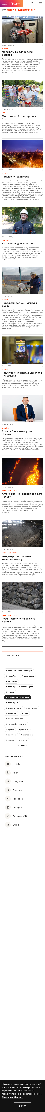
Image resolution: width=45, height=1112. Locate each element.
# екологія (26, 735)
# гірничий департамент (17, 697)
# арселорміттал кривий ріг (19, 671)
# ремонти (23, 729)
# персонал (11, 681)
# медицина (11, 713)
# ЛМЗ (25, 713)
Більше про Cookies (12, 1097)
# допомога (31, 708)
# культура (11, 735)
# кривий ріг (11, 676)
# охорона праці (13, 708)
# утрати (10, 692)
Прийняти (22, 1106)
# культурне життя (14, 719)
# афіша (10, 729)
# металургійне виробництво (19, 687)
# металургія (12, 703)
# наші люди (28, 676)
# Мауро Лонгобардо (16, 724)
